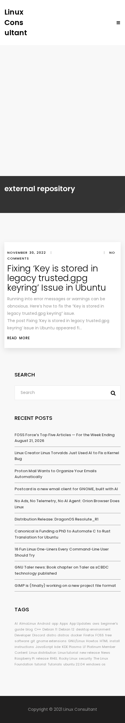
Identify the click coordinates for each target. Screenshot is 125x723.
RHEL (54, 658)
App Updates (80, 623)
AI (16, 623)
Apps (64, 623)
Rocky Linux (68, 658)
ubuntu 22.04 (74, 664)
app (55, 623)
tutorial (40, 664)
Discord (38, 635)
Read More (18, 337)
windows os (96, 664)
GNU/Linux (76, 641)
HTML (104, 641)
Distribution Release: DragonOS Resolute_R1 (57, 519)
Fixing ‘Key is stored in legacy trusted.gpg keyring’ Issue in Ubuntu (56, 278)
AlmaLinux (27, 623)
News (105, 652)
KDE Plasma (71, 646)
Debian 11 (49, 629)
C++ (37, 629)
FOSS (99, 635)
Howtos (92, 641)
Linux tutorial (68, 652)
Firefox (88, 635)
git (33, 641)
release (42, 658)
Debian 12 (66, 629)
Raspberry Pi (25, 658)
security (85, 658)
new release (90, 652)
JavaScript (44, 646)
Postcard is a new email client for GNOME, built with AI (66, 489)
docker (76, 635)
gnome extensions (51, 641)
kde (57, 646)
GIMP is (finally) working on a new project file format (65, 585)
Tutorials (55, 664)
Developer (23, 635)
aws (95, 623)
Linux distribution (42, 652)
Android (43, 623)
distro (51, 635)
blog (29, 629)
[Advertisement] (62, 110)
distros (63, 635)
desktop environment (93, 629)
